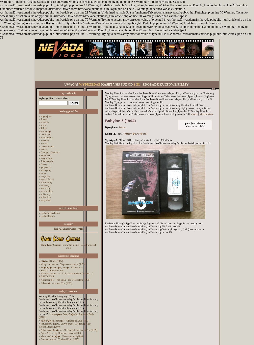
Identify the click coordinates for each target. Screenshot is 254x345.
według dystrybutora (50, 213)
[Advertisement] (127, 70)
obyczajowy (46, 116)
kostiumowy (46, 182)
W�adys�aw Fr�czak (135, 133)
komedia (45, 122)
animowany (46, 155)
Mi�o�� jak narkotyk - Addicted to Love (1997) (65, 320)
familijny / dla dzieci (50, 152)
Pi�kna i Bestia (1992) (52, 261)
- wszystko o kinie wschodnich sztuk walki (68, 246)
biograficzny (46, 158)
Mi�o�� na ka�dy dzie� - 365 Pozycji (61, 267)
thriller (44, 128)
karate (43, 173)
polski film (46, 197)
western (44, 143)
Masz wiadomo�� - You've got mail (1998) (62, 336)
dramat (44, 119)
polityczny (45, 194)
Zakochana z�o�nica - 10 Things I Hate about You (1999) (69, 330)
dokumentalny (47, 161)
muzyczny (45, 188)
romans (44, 149)
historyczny (46, 170)
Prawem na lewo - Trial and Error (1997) (60, 339)
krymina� (46, 131)
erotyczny (45, 176)
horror (44, 125)
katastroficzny (47, 179)
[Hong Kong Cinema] (60, 242)
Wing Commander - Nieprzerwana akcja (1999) (63, 264)
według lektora (48, 216)
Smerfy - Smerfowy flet (52, 270)
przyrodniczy (47, 191)
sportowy (45, 185)
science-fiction (47, 146)
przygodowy (47, 137)
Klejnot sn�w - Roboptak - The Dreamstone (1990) (65, 280)
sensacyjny (46, 134)
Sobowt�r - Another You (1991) (56, 283)
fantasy (44, 164)
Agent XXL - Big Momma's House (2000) (60, 333)
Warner (122, 127)
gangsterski (46, 167)
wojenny (45, 140)
